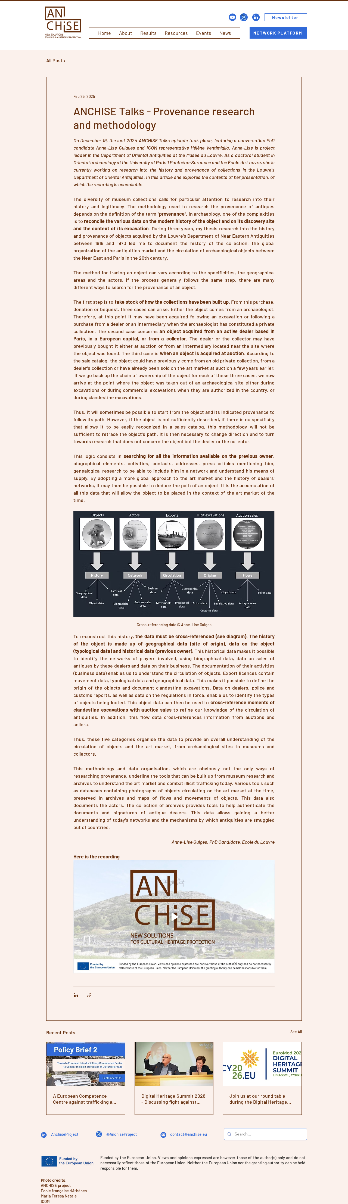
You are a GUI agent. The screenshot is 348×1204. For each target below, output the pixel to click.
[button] (125, 32)
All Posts (55, 60)
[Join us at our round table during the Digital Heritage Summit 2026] (262, 1064)
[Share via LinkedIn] (76, 995)
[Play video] (174, 916)
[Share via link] (89, 995)
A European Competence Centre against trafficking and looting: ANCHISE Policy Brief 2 (85, 1099)
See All (296, 1031)
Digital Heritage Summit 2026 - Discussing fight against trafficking (173, 1099)
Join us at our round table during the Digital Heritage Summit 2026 (258, 1099)
